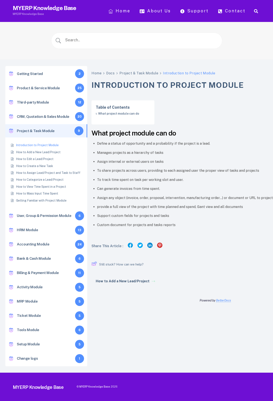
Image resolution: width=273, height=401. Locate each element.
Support (197, 10)
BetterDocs (223, 300)
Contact (234, 10)
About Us (158, 10)
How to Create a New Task (34, 166)
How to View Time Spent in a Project (41, 186)
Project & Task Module (138, 73)
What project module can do (118, 113)
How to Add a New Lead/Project (38, 152)
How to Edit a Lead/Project (35, 159)
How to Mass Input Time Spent (37, 193)
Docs (110, 73)
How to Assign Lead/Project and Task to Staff (48, 173)
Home (122, 10)
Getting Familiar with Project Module (41, 200)
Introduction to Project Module (37, 145)
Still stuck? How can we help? (121, 264)
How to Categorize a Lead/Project (40, 179)
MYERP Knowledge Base (94, 386)
